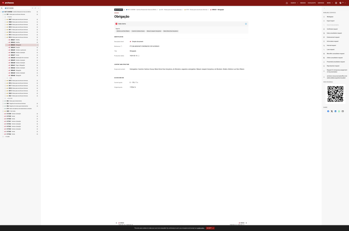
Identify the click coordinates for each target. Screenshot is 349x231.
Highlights (312, 3)
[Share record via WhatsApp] (339, 111)
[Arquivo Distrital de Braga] (8, 3)
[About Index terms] (246, 23)
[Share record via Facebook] (328, 111)
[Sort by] (32, 8)
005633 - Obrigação (218, 9)
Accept (209, 228)
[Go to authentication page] (336, 3)
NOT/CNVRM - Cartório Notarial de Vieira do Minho (142, 9)
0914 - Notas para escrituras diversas (196, 9)
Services (321, 3)
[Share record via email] (343, 111)
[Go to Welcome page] (287, 3)
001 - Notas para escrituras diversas (171, 9)
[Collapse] (38, 8)
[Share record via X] (332, 111)
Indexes (303, 3)
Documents (118, 9)
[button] (294, 3)
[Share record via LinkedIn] (335, 111)
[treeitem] (24, 45)
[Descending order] (35, 8)
